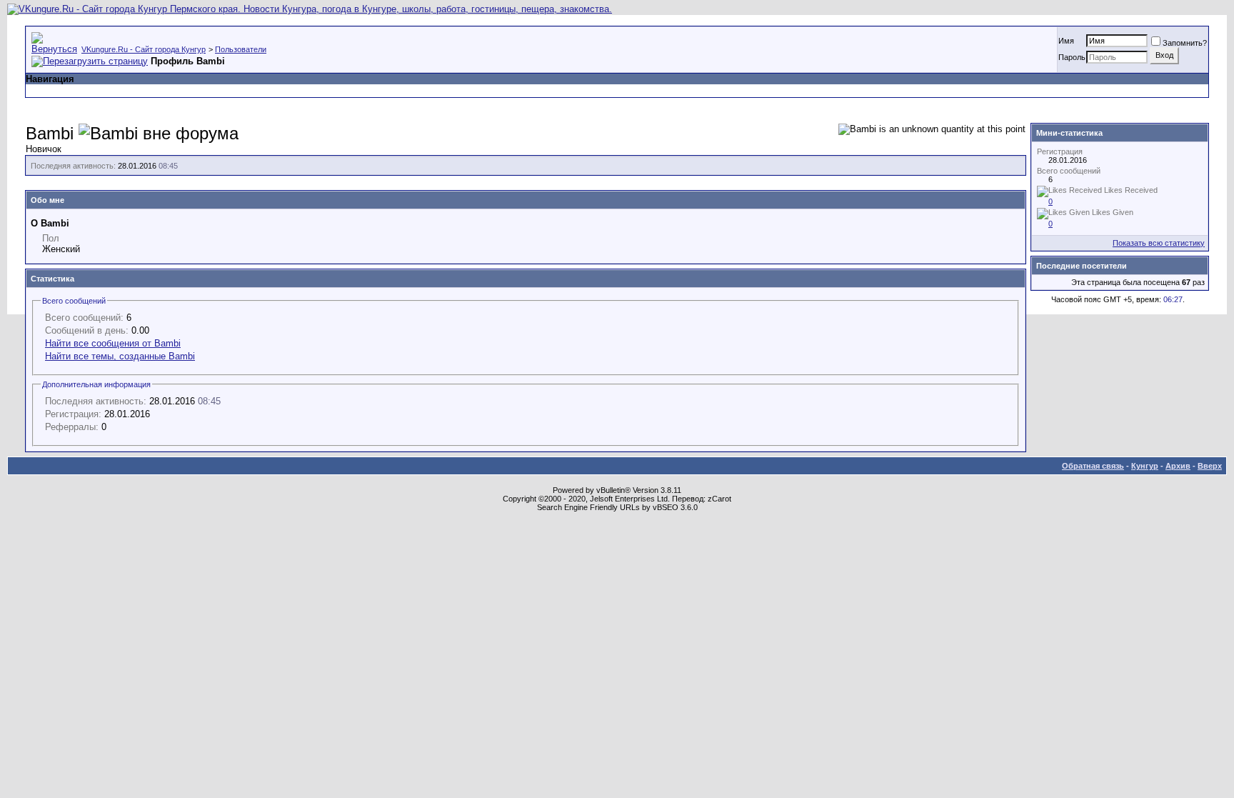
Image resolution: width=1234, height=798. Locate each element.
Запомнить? (1185, 43)
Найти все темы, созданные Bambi (120, 356)
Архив (1177, 466)
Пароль (1071, 57)
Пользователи (240, 49)
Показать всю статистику (1159, 243)
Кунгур (1144, 466)
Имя (1066, 40)
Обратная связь (1093, 466)
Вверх (1210, 466)
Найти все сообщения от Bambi (113, 343)
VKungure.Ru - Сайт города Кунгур (143, 49)
